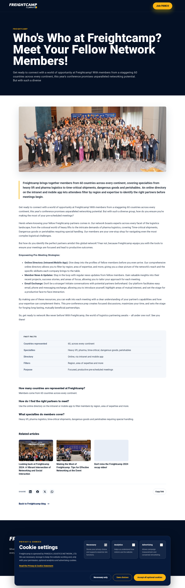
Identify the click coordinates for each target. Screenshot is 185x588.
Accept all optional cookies (149, 577)
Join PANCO (162, 5)
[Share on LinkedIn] (30, 491)
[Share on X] (45, 491)
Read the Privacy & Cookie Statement (36, 566)
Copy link (159, 491)
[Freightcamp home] (23, 5)
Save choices (122, 577)
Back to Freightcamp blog (34, 503)
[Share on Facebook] (37, 491)
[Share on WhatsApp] (52, 491)
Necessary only (101, 577)
